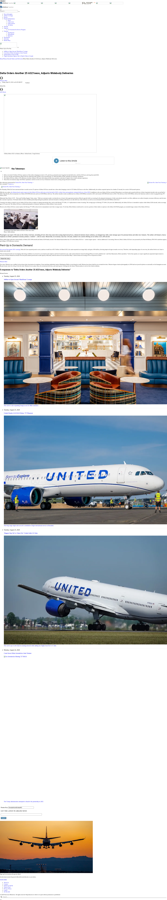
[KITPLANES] (75, 3)
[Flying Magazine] (20, 3)
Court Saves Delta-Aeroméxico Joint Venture (15, 53)
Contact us (11, 184)
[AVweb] (34, 3)
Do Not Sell (7, 892)
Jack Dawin (3, 92)
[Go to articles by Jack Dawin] (1, 90)
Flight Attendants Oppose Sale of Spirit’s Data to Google (18, 56)
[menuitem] (85, 14)
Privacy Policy (8, 888)
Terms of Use (7, 887)
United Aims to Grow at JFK (11, 54)
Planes (5, 59)
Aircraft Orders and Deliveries (15, 59)
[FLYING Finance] (116, 3)
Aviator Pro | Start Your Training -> (24, 182)
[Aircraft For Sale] (48, 3)
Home (1, 59)
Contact (6, 884)
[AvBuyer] (62, 3)
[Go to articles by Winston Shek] (83, 78)
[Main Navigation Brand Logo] (6, 8)
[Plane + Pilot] (89, 3)
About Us (6, 882)
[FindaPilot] (103, 3)
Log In (5, 890)
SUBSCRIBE (3, 879)
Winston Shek (3, 80)
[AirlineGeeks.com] (7, 3)
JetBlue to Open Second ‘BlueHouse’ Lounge (16, 51)
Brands (3, 1)
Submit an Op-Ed (8, 885)
